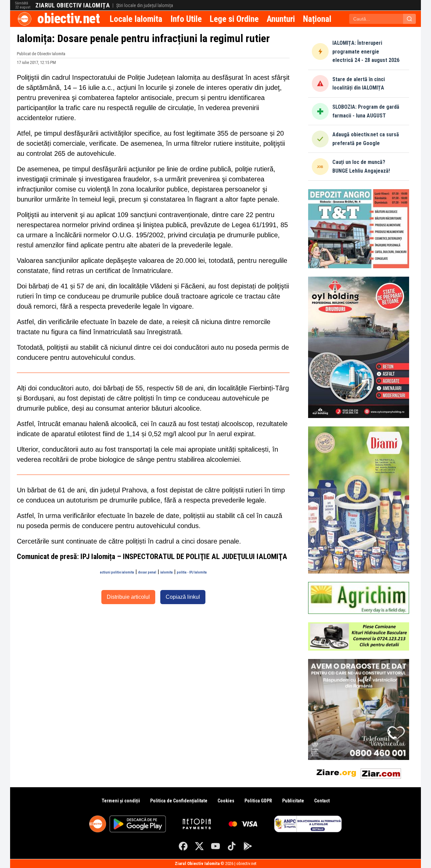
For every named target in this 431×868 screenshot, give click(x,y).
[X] (199, 846)
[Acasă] (24, 18)
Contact (322, 800)
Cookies (226, 800)
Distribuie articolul (128, 597)
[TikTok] (231, 846)
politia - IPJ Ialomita (192, 572)
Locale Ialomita (136, 19)
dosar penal (147, 572)
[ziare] (336, 772)
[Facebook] (183, 846)
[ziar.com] (381, 772)
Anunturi (281, 19)
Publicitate (293, 800)
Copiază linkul (183, 597)
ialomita (166, 572)
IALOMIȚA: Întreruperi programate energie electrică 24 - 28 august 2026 (365, 51)
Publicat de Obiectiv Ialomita (41, 53)
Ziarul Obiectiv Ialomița (72, 5)
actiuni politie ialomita (117, 572)
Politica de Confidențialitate (178, 800)
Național (317, 19)
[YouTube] (215, 846)
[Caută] (409, 19)
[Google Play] (247, 846)
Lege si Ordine (234, 19)
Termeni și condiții (121, 800)
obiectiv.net (68, 19)
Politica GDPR (258, 800)
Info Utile (186, 19)
